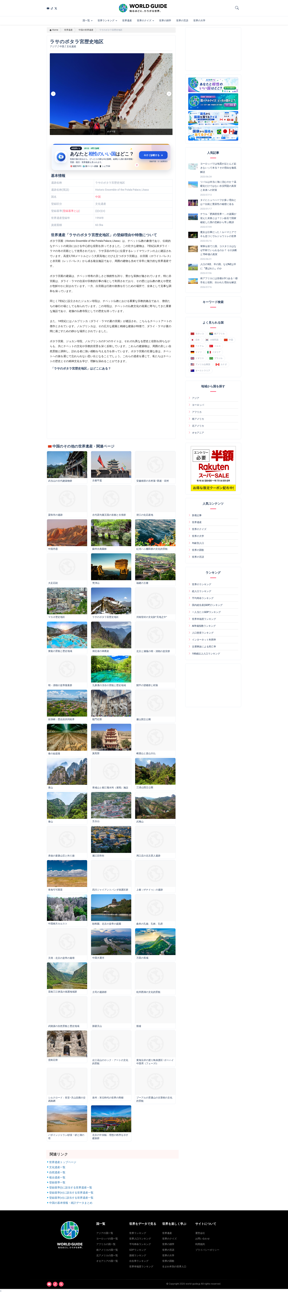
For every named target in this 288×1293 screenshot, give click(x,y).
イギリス (199, 358)
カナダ (223, 364)
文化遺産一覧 (57, 1167)
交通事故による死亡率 (204, 646)
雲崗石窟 (53, 1060)
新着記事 (197, 515)
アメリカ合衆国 (202, 364)
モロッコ (199, 333)
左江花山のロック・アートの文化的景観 (110, 1061)
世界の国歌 (198, 550)
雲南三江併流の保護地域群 (62, 991)
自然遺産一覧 (57, 1172)
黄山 (50, 787)
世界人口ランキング (140, 1238)
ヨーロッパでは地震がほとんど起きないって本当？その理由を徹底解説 (218, 167)
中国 (98, 196)
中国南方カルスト (57, 923)
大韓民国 (214, 339)
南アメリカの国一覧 (107, 1249)
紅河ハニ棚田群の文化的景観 (152, 549)
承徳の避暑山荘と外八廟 (61, 855)
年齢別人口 (198, 543)
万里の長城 (142, 958)
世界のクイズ (144, 20)
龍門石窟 (97, 719)
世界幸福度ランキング (204, 619)
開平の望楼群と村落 (147, 685)
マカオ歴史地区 (56, 617)
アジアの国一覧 (104, 1233)
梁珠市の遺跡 (55, 515)
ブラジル (218, 358)
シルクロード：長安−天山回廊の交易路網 (67, 1099)
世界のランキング (201, 584)
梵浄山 (95, 583)
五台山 (95, 821)
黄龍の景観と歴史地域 (60, 651)
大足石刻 (53, 583)
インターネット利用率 (204, 639)
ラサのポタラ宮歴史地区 (105, 617)
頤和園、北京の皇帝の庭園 (106, 924)
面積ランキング (137, 1255)
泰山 (50, 821)
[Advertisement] (213, 49)
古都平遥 (97, 480)
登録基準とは (71, 210)
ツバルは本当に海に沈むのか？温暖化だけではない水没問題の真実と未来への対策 (218, 185)
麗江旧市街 (98, 855)
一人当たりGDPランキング (206, 612)
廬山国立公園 (143, 719)
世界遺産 (127, 20)
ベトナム (199, 346)
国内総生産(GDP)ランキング (207, 605)
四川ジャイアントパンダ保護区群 (110, 889)
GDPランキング (137, 1249)
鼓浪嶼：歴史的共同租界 (61, 719)
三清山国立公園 (144, 787)
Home (55, 30)
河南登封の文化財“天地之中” (151, 617)
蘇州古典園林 (99, 549)
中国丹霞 (53, 549)
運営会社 (200, 1233)
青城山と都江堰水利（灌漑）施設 (110, 787)
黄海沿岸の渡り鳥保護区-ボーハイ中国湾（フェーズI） (155, 1061)
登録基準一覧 (57, 1182)
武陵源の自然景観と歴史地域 (63, 1026)
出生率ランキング (138, 1261)
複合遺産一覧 (57, 1177)
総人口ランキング (201, 591)
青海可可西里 (55, 889)
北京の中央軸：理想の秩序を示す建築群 (110, 1136)
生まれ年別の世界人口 (174, 1266)
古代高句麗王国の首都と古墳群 (109, 515)
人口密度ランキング (203, 632)
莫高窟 (95, 753)
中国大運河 (98, 958)
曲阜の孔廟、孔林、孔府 (149, 924)
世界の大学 (199, 20)
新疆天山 (97, 1026)
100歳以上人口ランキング (206, 653)
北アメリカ (198, 425)
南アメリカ (198, 418)
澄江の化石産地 (144, 515)
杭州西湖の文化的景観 (148, 992)
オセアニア (198, 432)
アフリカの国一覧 (106, 1244)
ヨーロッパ (198, 405)
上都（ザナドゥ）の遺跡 (149, 889)
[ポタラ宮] (111, 134)
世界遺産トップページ (62, 1162)
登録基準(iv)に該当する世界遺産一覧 (71, 1192)
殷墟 (138, 1026)
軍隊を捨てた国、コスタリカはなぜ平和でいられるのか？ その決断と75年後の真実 (218, 250)
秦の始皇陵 (54, 753)
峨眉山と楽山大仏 (146, 753)
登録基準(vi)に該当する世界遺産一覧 (71, 1197)
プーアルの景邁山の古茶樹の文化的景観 (154, 1099)
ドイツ (198, 352)
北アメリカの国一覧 (107, 1255)
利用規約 (200, 1244)
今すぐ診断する (153, 155)
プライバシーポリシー (207, 1249)
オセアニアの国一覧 (107, 1261)
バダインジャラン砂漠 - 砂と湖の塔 (66, 1136)
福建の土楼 (142, 583)
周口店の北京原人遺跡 (148, 855)
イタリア (216, 352)
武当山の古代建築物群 (60, 481)
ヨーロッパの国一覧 (107, 1238)
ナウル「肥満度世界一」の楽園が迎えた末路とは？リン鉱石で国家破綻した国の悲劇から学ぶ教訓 (218, 218)
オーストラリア (202, 370)
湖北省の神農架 (100, 651)
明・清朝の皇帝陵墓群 (60, 685)
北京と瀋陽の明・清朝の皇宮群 (153, 651)
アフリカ (197, 412)
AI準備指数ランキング (204, 625)
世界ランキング (106, 20)
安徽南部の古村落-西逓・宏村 (152, 481)
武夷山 (140, 821)
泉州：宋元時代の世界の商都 (107, 1097)
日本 (197, 339)
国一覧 (86, 20)
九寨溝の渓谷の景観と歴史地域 (109, 685)
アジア (195, 398)
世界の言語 (182, 20)
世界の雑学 (165, 20)
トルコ (217, 346)
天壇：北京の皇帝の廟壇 (61, 958)
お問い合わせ (202, 1238)
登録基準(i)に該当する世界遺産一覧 (70, 1187)
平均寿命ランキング (203, 598)
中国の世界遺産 (86, 30)
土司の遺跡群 (99, 992)
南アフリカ (219, 333)
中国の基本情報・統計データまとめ (70, 1202)
